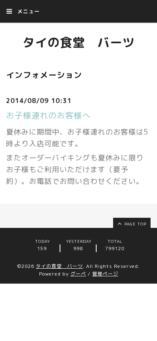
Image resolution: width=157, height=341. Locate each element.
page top (135, 224)
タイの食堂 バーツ (79, 42)
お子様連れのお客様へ (48, 115)
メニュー (27, 11)
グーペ (78, 273)
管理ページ (105, 273)
